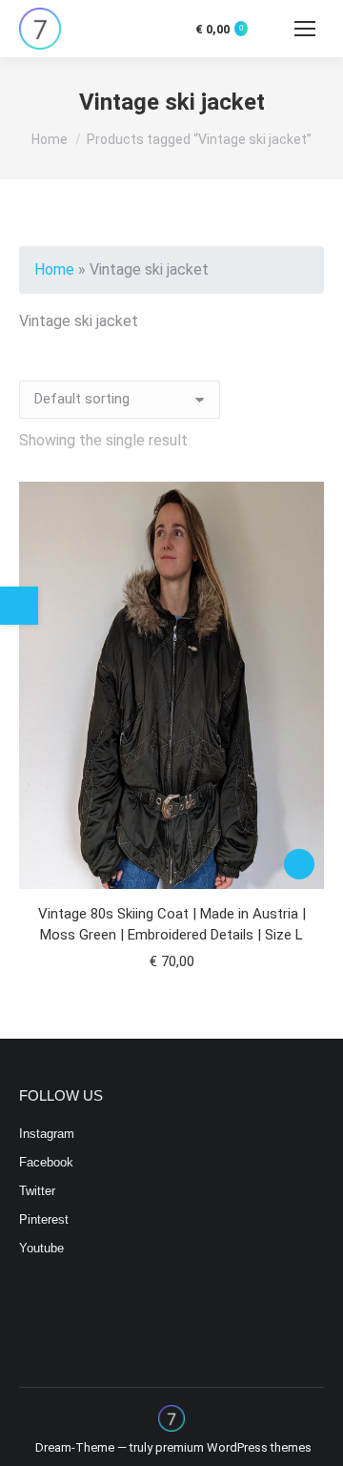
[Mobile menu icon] (305, 29)
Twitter (37, 1191)
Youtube (41, 1248)
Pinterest (44, 1219)
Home (54, 269)
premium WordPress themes (233, 1447)
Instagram (46, 1133)
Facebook (46, 1162)
